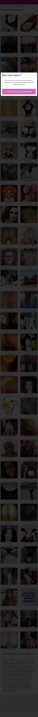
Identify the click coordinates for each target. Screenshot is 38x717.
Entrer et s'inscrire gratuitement (19, 92)
